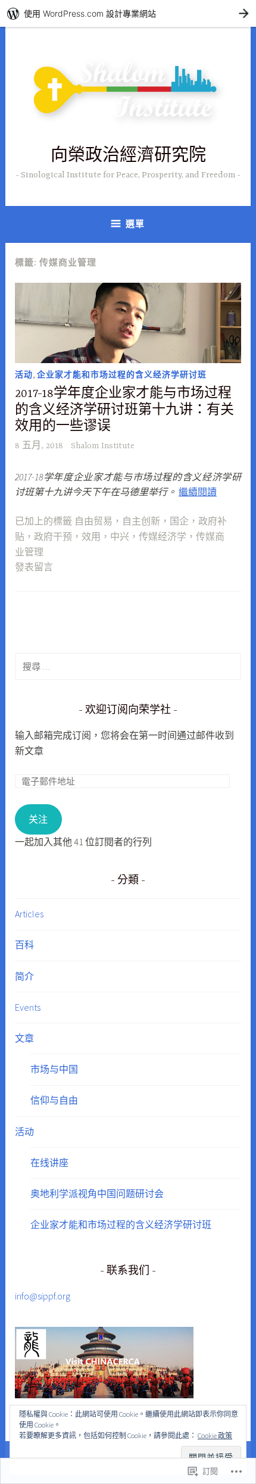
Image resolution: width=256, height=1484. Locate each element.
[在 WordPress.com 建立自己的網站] (128, 13)
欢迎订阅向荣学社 (128, 710)
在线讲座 (49, 1163)
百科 (24, 945)
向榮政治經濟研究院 (128, 156)
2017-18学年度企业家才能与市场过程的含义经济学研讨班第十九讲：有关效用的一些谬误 (124, 410)
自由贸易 (93, 522)
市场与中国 (54, 1069)
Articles (29, 914)
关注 (38, 819)
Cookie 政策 (215, 1435)
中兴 (119, 537)
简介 (24, 976)
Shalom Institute (103, 446)
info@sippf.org (42, 1296)
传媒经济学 (162, 537)
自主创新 (141, 522)
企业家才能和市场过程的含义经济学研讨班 (122, 374)
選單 (135, 223)
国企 (179, 522)
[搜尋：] (128, 666)
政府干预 (53, 537)
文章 (24, 1038)
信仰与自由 (54, 1100)
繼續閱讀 (198, 492)
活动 (24, 374)
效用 (91, 537)
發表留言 (34, 568)
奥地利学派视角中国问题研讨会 (97, 1193)
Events (27, 1007)
